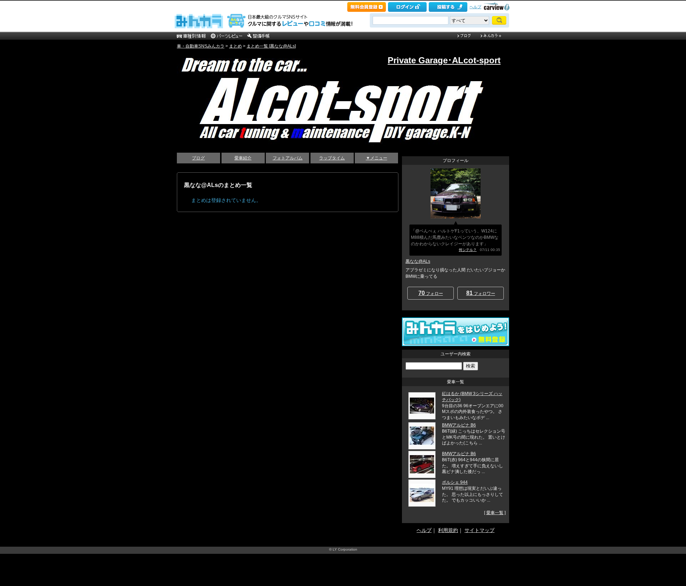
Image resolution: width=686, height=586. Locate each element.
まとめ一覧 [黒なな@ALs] (271, 46)
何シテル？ (468, 250)
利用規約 (448, 530)
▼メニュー (376, 158)
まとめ (235, 46)
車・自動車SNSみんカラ (200, 46)
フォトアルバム (288, 158)
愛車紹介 (243, 158)
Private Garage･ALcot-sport (444, 60)
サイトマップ (479, 530)
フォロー (430, 293)
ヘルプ (475, 7)
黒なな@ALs (418, 261)
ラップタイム (332, 158)
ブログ (198, 158)
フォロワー (480, 293)
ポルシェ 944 (455, 482)
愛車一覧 (494, 512)
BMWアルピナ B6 (459, 425)
